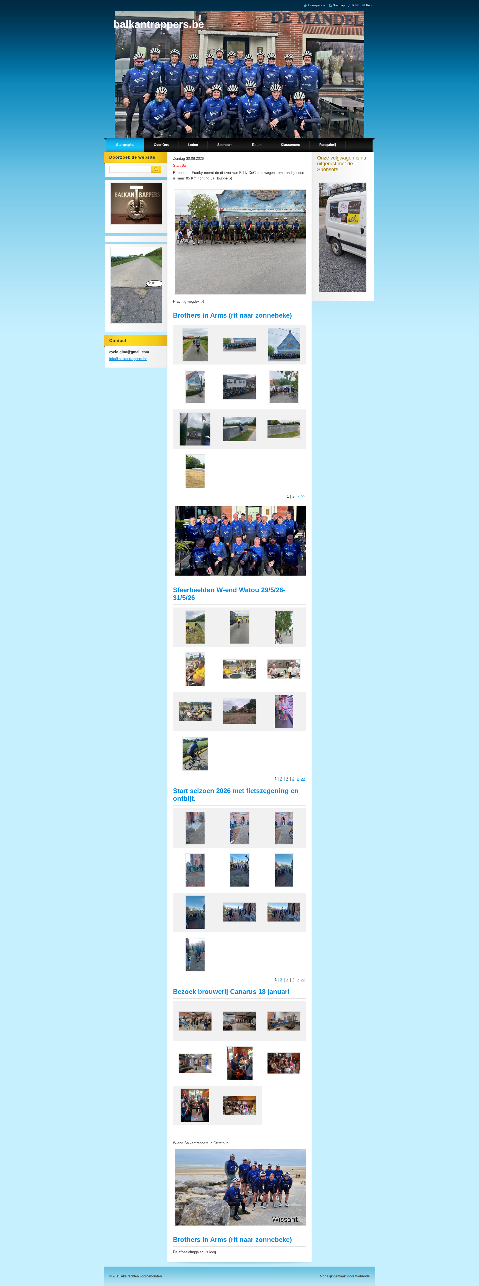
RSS (355, 5)
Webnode (362, 1276)
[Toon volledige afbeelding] (195, 344)
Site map (339, 5)
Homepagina (316, 5)
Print (369, 5)
